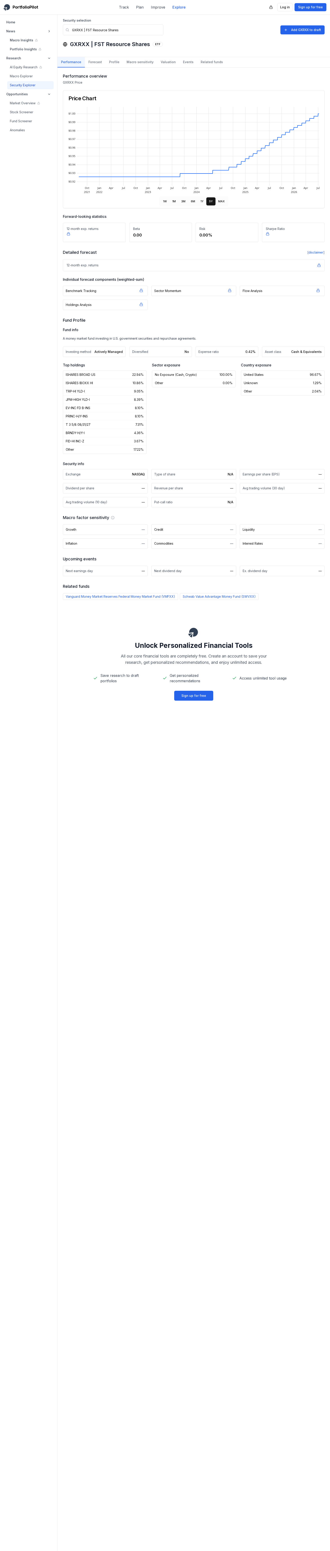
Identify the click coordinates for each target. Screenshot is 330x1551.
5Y (211, 201)
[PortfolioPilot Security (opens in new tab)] (270, 7)
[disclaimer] (316, 252)
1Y (202, 201)
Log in (285, 7)
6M (193, 201)
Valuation (168, 62)
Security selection (77, 20)
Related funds (212, 62)
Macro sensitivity (140, 62)
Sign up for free (310, 7)
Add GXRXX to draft (306, 30)
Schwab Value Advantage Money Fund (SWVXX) (219, 596)
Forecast (95, 62)
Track (124, 7)
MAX (221, 201)
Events (188, 62)
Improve (158, 7)
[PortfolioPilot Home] (193, 632)
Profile (114, 62)
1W (165, 201)
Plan (140, 7)
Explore (179, 7)
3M (183, 201)
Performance (71, 62)
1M (174, 201)
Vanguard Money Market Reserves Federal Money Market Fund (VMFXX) (120, 596)
